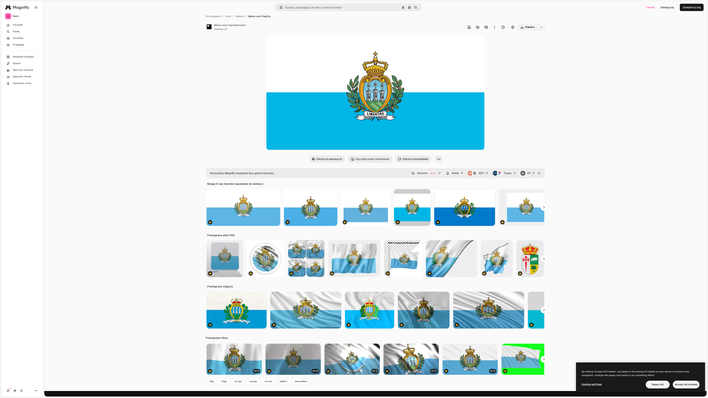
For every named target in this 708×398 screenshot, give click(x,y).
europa (238, 381)
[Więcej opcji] (494, 27)
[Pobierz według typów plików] (541, 27)
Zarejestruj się (692, 7)
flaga (224, 381)
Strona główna (213, 16)
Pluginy (508, 173)
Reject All (658, 384)
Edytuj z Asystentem (415, 159)
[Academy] (15, 391)
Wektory (239, 16)
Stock (228, 16)
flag (212, 381)
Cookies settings (592, 384)
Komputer (426, 173)
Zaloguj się (667, 7)
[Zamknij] (539, 173)
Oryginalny (292, 42)
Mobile (455, 173)
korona (268, 381)
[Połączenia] (8, 391)
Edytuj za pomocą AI (329, 159)
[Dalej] (544, 207)
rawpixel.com (221, 29)
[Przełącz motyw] (21, 391)
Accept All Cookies (686, 384)
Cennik (650, 7)
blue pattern (301, 381)
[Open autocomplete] (280, 7)
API (529, 173)
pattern (283, 381)
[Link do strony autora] (209, 27)
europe (253, 381)
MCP (481, 173)
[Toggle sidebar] (36, 7)
